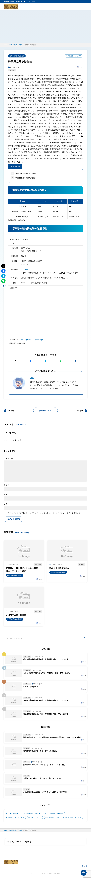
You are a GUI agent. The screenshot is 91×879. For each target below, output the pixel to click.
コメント (8, 458)
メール (7, 494)
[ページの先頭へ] (84, 873)
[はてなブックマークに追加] (45, 360)
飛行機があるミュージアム (73, 817)
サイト (6, 504)
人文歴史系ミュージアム (56, 813)
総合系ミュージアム (35, 817)
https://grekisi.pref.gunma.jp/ (32, 340)
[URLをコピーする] (75, 360)
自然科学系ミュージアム (53, 817)
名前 (6, 485)
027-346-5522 (26, 269)
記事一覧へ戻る (45, 411)
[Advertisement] (45, 26)
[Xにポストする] (15, 360)
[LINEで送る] (60, 360)
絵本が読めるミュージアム (16, 817)
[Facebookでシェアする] (30, 360)
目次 (15, 166)
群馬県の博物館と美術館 (17, 56)
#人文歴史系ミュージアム (73, 56)
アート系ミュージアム (15, 813)
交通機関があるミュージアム (35, 813)
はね (32, 378)
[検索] (84, 638)
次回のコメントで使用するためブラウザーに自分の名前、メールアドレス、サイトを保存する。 (44, 513)
